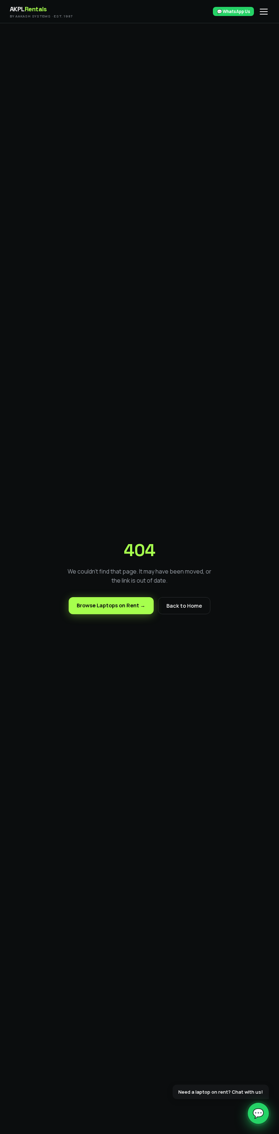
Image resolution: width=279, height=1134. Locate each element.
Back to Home (184, 605)
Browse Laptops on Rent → (111, 605)
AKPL (41, 12)
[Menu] (263, 11)
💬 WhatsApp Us (233, 11)
